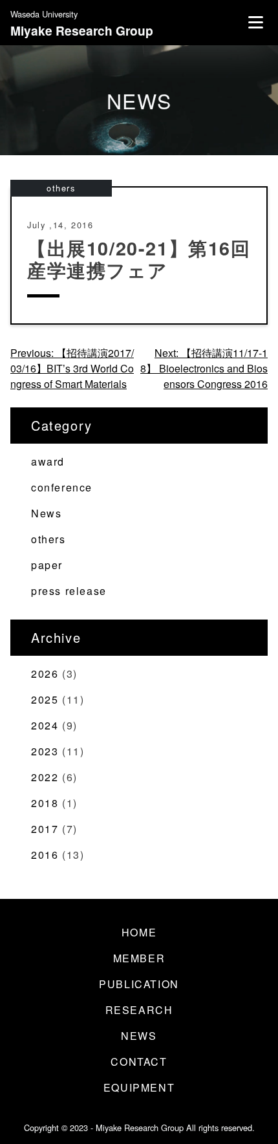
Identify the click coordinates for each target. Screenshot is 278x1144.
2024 (44, 725)
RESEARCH (139, 1009)
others (61, 188)
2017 (44, 828)
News (46, 513)
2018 (44, 802)
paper (47, 564)
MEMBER (139, 958)
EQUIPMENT (139, 1087)
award (48, 461)
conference (61, 487)
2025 (44, 699)
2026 (44, 673)
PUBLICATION (139, 984)
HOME (139, 932)
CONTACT (139, 1061)
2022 (44, 777)
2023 (44, 751)
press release (69, 590)
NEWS (138, 1035)
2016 (44, 854)
